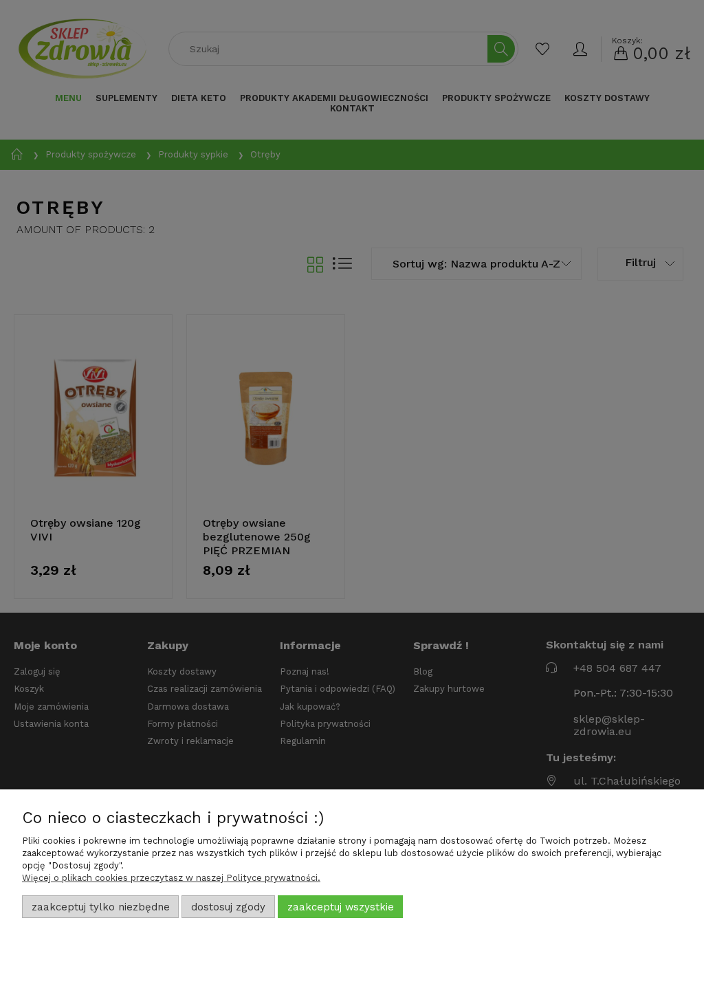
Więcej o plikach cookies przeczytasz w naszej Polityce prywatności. (171, 878)
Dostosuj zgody (228, 907)
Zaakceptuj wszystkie (340, 907)
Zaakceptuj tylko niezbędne (101, 907)
